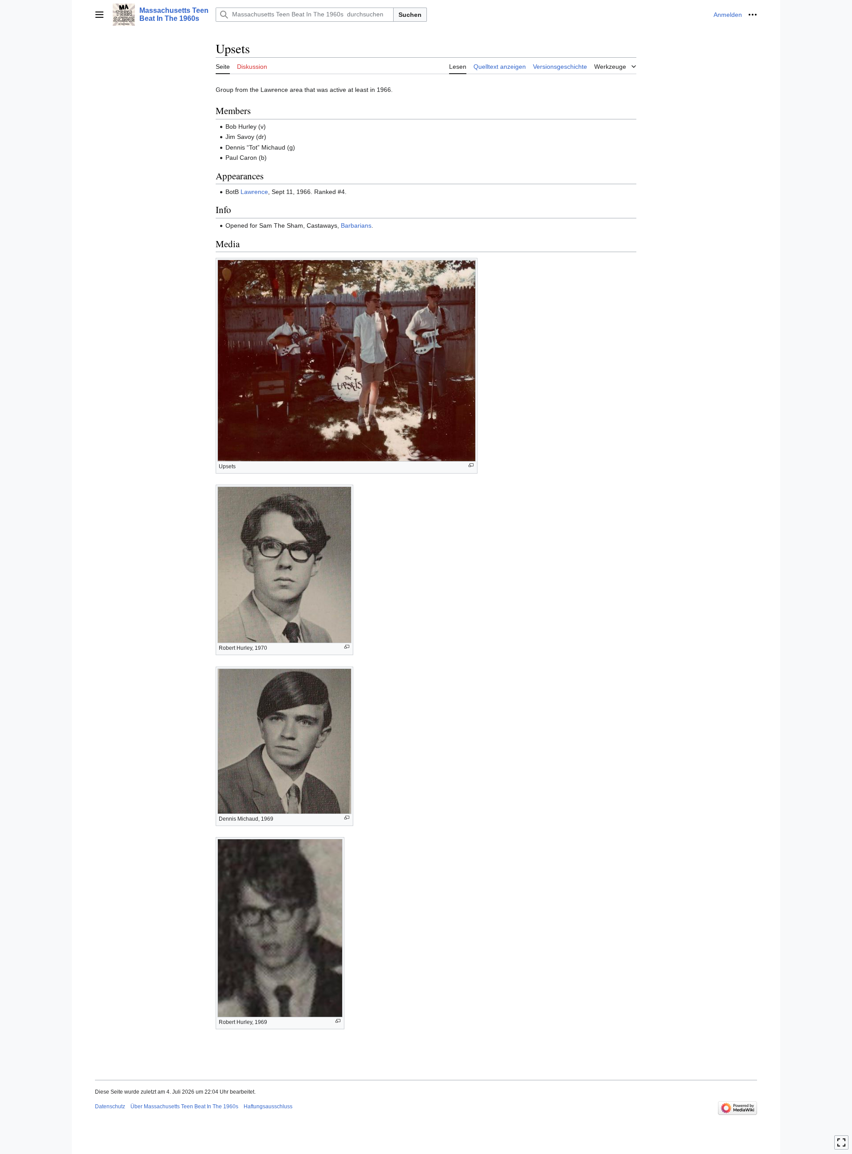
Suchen (410, 14)
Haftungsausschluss (268, 1106)
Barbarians (356, 225)
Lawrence (254, 191)
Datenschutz (110, 1106)
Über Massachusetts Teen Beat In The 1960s (184, 1106)
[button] (99, 15)
